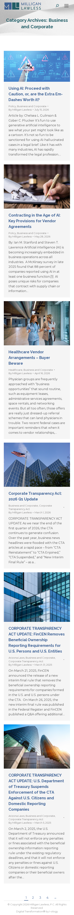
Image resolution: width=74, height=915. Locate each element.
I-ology (53, 911)
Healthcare (15, 369)
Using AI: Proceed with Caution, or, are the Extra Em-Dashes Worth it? (36, 94)
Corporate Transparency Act (26, 661)
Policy (12, 106)
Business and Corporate (31, 106)
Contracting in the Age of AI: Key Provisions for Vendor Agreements (35, 221)
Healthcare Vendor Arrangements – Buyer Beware (29, 358)
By (20, 109)
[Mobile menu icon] (66, 5)
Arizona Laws (16, 657)
